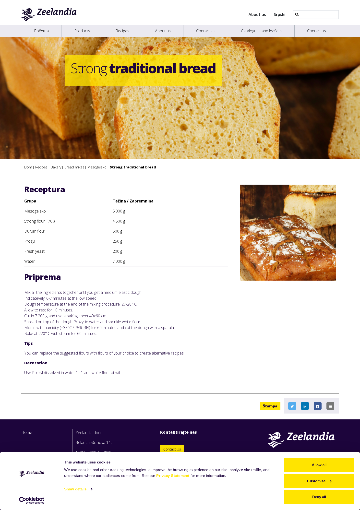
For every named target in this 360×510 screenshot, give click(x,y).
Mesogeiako (97, 167)
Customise (316, 481)
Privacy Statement (173, 476)
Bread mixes (74, 167)
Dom (28, 167)
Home (26, 432)
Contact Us (206, 31)
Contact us (316, 31)
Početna (41, 31)
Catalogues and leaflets (261, 31)
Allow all (319, 465)
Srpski (279, 14)
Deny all (319, 497)
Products (82, 31)
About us (257, 14)
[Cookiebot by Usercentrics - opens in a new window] (31, 500)
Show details (75, 489)
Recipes (122, 31)
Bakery (56, 167)
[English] (49, 14)
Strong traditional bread (133, 167)
